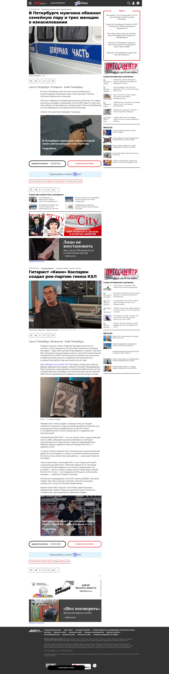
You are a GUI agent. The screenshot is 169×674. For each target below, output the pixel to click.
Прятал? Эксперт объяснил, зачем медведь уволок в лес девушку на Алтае (125, 325)
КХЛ (74, 330)
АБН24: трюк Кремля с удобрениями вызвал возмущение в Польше (126, 359)
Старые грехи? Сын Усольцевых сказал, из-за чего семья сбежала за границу (126, 119)
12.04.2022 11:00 (34, 9)
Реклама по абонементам (94, 632)
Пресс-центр (68, 630)
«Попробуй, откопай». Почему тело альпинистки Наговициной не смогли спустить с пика (126, 317)
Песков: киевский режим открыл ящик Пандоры (124, 131)
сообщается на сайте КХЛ (56, 364)
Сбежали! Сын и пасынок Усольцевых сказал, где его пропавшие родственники (126, 104)
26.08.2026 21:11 (34, 268)
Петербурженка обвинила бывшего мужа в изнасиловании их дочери (86, 207)
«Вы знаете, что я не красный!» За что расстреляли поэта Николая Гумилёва (121, 17)
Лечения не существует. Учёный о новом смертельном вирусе (125, 111)
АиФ (43, 76)
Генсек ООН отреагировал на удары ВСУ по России (125, 337)
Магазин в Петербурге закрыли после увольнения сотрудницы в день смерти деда (122, 45)
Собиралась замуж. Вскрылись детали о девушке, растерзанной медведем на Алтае (125, 81)
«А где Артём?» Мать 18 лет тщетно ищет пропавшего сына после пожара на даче (125, 302)
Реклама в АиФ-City (113, 632)
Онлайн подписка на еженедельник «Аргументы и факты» (114, 630)
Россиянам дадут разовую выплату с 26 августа (126, 154)
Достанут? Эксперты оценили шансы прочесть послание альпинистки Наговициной (126, 295)
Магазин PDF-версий (82, 630)
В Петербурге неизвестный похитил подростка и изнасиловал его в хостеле (48, 207)
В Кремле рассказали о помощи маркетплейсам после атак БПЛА (125, 367)
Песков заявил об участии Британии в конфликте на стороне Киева (126, 138)
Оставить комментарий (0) (84, 163)
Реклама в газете (60, 632)
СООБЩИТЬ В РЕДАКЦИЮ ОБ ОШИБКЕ (105, 634)
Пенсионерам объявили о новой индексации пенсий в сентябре (124, 146)
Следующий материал (66, 668)
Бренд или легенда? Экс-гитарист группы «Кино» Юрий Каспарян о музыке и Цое (68, 523)
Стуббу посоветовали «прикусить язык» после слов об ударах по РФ (125, 161)
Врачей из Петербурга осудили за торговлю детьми (121, 54)
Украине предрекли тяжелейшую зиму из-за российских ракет (125, 344)
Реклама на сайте (75, 632)
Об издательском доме (52, 630)
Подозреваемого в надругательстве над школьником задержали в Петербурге (43, 200)
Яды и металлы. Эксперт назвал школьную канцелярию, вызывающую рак (124, 96)
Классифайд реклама (52, 634)
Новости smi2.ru (36, 261)
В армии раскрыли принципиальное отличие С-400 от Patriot (126, 352)
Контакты (47, 632)
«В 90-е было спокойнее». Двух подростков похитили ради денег (125, 286)
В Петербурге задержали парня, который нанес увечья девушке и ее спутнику (68, 142)
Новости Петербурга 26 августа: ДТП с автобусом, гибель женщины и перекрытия (122, 26)
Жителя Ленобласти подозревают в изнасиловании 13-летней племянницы (87, 199)
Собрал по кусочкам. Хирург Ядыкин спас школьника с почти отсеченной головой (126, 310)
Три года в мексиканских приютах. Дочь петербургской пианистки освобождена (121, 35)
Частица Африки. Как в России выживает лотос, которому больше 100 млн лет (126, 89)
